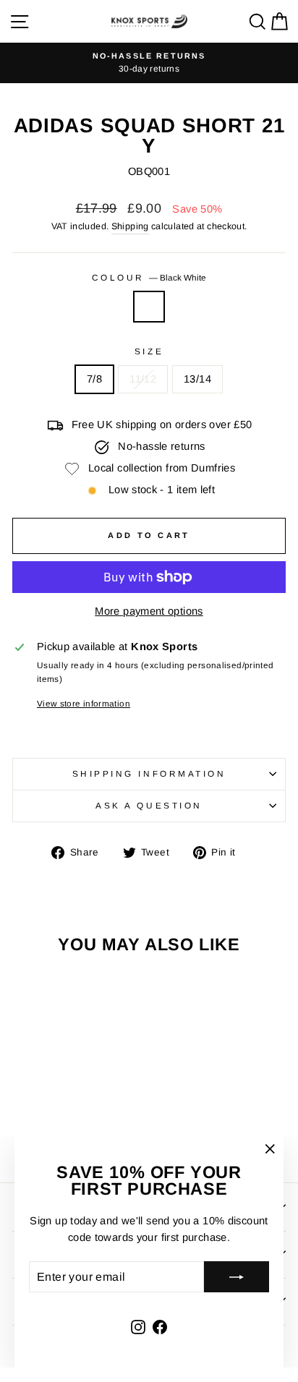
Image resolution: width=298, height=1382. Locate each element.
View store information (83, 703)
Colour (149, 277)
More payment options (149, 611)
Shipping (130, 226)
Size (149, 351)
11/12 (142, 379)
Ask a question (148, 805)
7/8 (94, 379)
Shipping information (149, 773)
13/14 (197, 379)
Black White (149, 306)
